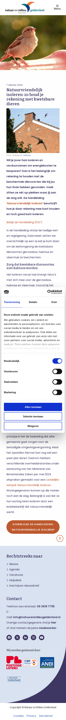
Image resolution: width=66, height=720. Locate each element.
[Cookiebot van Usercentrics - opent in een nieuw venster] (47, 292)
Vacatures (16, 575)
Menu (57, 8)
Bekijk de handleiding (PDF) (24, 222)
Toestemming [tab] (12, 301)
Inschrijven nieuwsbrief (24, 585)
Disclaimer (46, 716)
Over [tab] (54, 301)
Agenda (14, 569)
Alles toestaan (33, 406)
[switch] (57, 371)
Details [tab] (33, 301)
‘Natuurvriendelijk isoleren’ (24, 203)
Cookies (18, 716)
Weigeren (33, 425)
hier (53, 623)
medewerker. (48, 628)
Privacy (31, 716)
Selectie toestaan (33, 416)
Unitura (26, 155)
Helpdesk (15, 580)
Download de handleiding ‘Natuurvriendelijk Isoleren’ (33, 527)
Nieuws (13, 564)
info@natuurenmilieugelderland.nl (36, 617)
